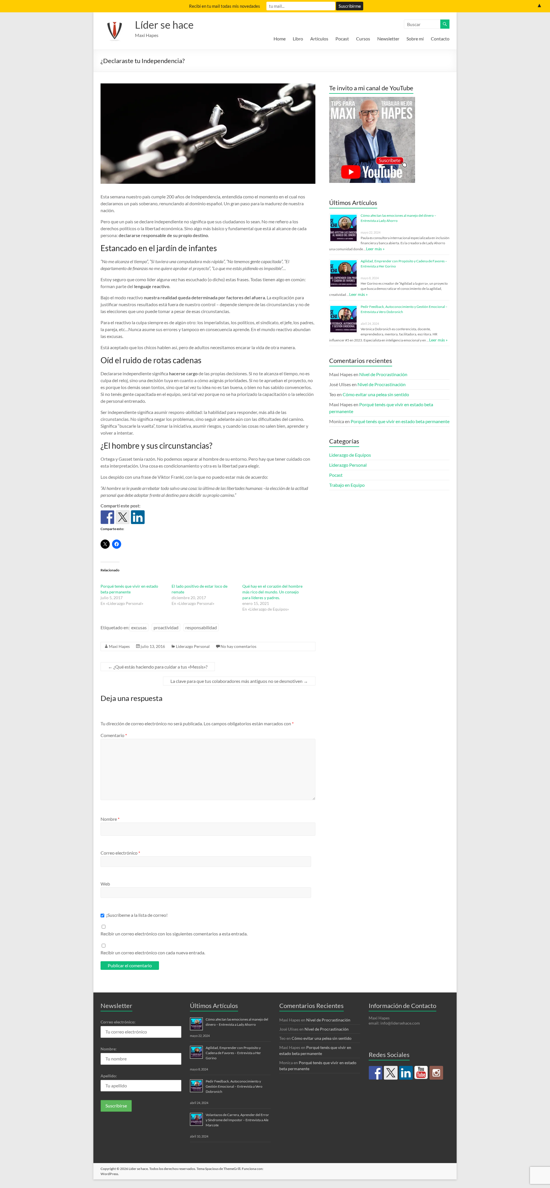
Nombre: (109, 1048)
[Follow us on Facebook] (375, 1073)
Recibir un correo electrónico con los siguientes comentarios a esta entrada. (174, 933)
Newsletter (388, 38)
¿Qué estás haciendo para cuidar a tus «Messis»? (157, 666)
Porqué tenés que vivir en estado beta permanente (400, 421)
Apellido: (109, 1075)
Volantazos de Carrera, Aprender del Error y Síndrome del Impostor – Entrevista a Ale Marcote (237, 1120)
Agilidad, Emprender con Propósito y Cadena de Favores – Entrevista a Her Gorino (233, 1053)
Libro (298, 38)
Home (280, 38)
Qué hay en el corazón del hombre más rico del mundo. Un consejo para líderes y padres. (272, 592)
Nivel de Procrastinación (383, 374)
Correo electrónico (120, 852)
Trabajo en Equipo (347, 485)
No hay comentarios (238, 646)
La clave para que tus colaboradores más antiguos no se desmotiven (239, 681)
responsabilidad (201, 627)
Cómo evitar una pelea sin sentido (376, 394)
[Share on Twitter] (122, 517)
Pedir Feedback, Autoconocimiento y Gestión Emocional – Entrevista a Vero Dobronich (234, 1086)
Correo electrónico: (118, 1021)
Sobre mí (415, 38)
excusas (139, 627)
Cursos (363, 38)
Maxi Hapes (119, 646)
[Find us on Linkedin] (406, 1073)
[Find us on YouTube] (421, 1073)
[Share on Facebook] (107, 517)
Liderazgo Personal (193, 646)
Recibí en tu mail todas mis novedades (224, 6)
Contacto (440, 38)
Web (105, 883)
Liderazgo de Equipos (350, 455)
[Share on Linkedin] (138, 517)
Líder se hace (164, 24)
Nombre (110, 819)
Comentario (114, 735)
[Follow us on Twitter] (391, 1073)
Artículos (319, 38)
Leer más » (375, 248)
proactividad (166, 627)
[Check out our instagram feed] (436, 1073)
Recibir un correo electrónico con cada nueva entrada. (153, 952)
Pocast (342, 38)
